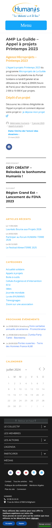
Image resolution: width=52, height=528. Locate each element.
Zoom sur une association (19, 304)
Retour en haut (26, 420)
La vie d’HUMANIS (15, 296)
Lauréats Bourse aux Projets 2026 (23, 229)
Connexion (21, 489)
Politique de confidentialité (16, 485)
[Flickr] (18, 472)
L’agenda (9, 447)
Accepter (8, 523)
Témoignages (13, 300)
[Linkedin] (41, 472)
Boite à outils (13, 277)
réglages (35, 518)
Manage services (45, 524)
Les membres (12, 433)
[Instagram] (34, 472)
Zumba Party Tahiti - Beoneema (24, 336)
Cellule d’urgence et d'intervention (24, 281)
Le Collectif (12, 426)
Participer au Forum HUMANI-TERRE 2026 (25, 238)
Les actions (11, 440)
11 (26, 389)
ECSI (8, 284)
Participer (11, 453)
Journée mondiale (15, 292)
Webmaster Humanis (19, 123)
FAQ (31, 481)
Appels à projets (15, 126)
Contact (8, 481)
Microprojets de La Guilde (32, 71)
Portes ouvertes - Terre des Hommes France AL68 (24, 345)
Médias (8, 460)
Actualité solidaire (15, 269)
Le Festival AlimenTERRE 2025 (21, 247)
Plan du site (10, 489)
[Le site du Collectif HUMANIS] (26, 9)
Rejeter (21, 523)
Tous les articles (20, 481)
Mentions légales (37, 485)
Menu (26, 25)
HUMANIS (8, 496)
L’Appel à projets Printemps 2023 (23, 67)
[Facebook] (10, 472)
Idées (9, 288)
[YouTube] (26, 472)
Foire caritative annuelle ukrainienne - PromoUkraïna (25, 328)
